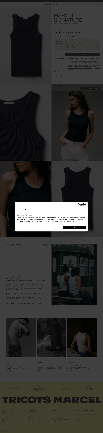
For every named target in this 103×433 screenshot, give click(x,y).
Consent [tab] (27, 209)
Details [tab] (52, 209)
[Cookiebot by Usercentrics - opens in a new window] (79, 204)
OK (74, 227)
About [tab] (75, 209)
